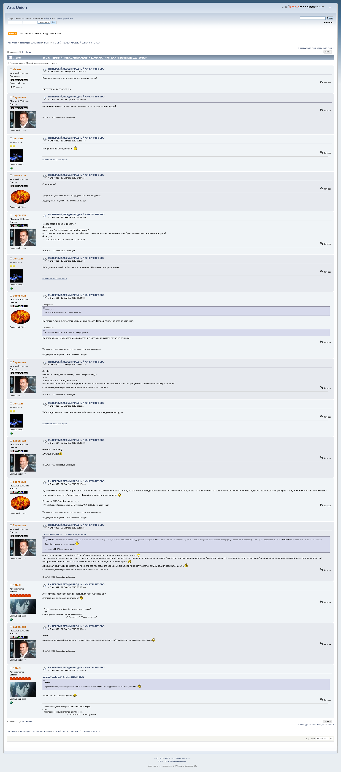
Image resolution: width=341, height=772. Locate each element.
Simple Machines (183, 758)
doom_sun (19, 175)
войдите (47, 18)
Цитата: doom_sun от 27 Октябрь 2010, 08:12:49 (64, 534)
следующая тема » (325, 48)
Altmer (17, 584)
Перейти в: (311, 739)
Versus (17, 69)
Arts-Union (17, 7)
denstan (18, 138)
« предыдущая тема (307, 48)
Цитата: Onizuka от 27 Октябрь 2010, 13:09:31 (63, 677)
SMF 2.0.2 (158, 758)
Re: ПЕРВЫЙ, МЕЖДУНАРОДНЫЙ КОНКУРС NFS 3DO (76, 69)
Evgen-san (19, 97)
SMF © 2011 (169, 758)
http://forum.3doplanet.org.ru (54, 159)
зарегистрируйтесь (64, 18)
